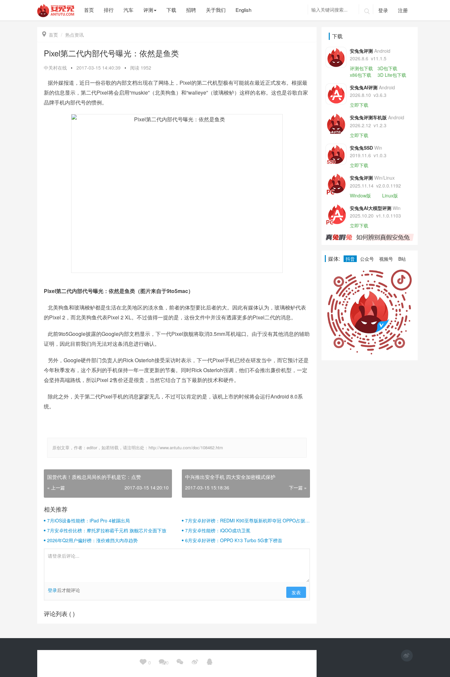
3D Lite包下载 (392, 75)
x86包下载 (360, 75)
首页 (50, 34)
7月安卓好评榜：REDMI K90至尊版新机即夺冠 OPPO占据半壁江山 (247, 520)
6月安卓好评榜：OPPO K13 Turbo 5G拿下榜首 (233, 540)
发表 (296, 592)
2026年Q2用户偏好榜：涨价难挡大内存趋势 (92, 540)
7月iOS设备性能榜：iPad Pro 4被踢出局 (88, 520)
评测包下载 (361, 68)
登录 (383, 10)
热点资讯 (74, 34)
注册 (403, 10)
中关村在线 (55, 67)
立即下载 (359, 105)
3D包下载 (387, 68)
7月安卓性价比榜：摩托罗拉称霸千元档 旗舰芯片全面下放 (106, 530)
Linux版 (390, 195)
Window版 (360, 195)
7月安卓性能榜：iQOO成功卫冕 (217, 530)
